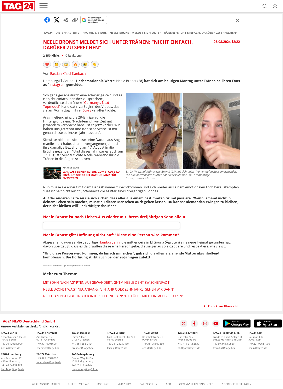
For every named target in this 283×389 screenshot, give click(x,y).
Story (87, 110)
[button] (275, 6)
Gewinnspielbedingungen (196, 384)
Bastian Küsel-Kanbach (68, 73)
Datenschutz (148, 384)
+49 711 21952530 (188, 343)
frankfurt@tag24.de (224, 348)
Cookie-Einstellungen (236, 384)
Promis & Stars (94, 32)
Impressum (124, 384)
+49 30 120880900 (12, 343)
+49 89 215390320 (47, 358)
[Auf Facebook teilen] (47, 20)
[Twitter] (183, 323)
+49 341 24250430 (118, 343)
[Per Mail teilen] (66, 20)
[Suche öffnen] (264, 6)
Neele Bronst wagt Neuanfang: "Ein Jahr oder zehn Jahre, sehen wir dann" (108, 289)
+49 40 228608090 (12, 365)
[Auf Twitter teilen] (56, 20)
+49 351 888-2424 (82, 343)
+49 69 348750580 (224, 343)
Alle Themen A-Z (78, 384)
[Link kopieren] (75, 20)
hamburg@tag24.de (12, 369)
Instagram (57, 84)
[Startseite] (18, 6)
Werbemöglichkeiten (46, 384)
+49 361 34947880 (153, 343)
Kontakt (103, 384)
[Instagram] (205, 323)
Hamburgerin (109, 242)
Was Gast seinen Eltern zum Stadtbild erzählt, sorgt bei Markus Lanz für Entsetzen (91, 175)
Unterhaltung (68, 32)
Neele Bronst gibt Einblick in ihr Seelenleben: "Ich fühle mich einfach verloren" (113, 296)
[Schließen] (237, 20)
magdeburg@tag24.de (85, 369)
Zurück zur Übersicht (223, 306)
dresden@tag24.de (83, 348)
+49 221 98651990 (259, 343)
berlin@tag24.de (10, 348)
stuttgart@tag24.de (189, 348)
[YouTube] (216, 323)
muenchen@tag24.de (48, 362)
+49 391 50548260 (82, 365)
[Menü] (43, 6)
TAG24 (48, 32)
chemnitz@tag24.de (47, 348)
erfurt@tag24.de (151, 348)
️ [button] (47, 64)
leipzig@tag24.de (117, 348)
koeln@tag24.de (257, 348)
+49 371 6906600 (46, 343)
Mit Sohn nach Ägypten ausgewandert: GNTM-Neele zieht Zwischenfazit (106, 282)
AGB (168, 384)
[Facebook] (194, 323)
